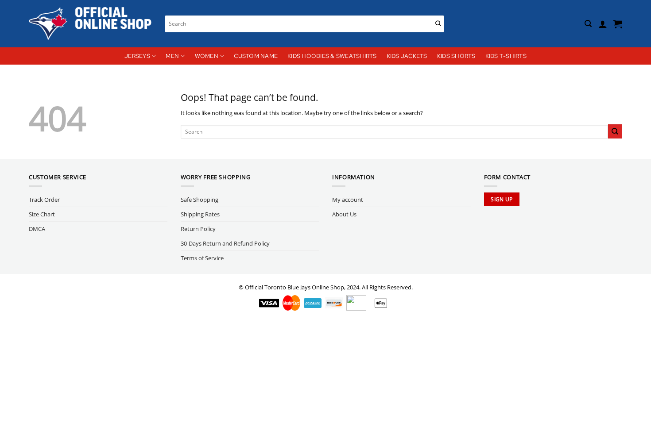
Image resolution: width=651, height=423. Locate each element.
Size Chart (42, 214)
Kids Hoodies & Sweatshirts (332, 56)
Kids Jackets (407, 56)
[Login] (602, 24)
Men (172, 56)
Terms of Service (202, 258)
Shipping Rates (200, 214)
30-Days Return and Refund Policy (225, 243)
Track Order (44, 200)
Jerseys (137, 56)
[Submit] (438, 24)
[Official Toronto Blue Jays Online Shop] (90, 23)
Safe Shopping (199, 200)
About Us (344, 214)
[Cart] (617, 24)
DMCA (37, 229)
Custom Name (256, 56)
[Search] (588, 23)
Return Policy (198, 229)
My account (347, 200)
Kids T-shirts (506, 56)
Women (206, 56)
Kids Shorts (456, 56)
